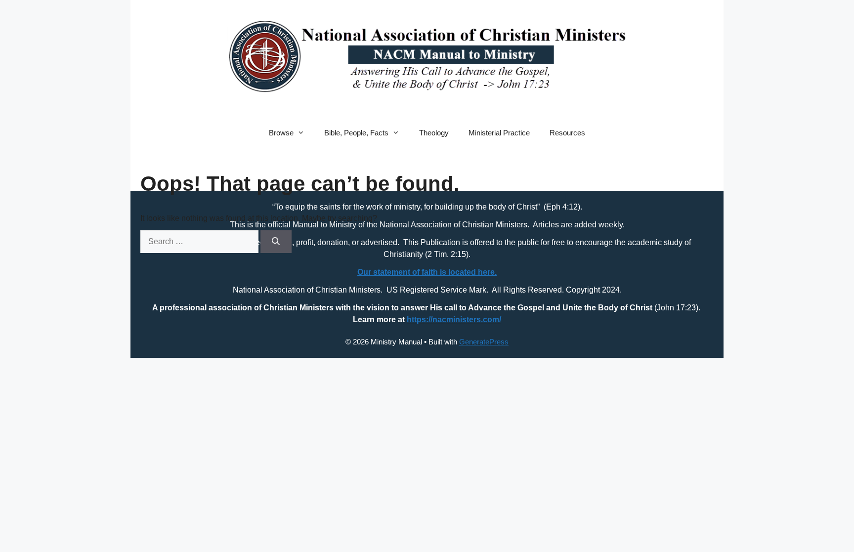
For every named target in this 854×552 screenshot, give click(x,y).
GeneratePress (484, 342)
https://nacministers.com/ (454, 319)
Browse (281, 132)
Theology (434, 132)
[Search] (276, 241)
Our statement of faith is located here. (427, 272)
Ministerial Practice (499, 132)
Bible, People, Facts (356, 132)
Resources (567, 132)
